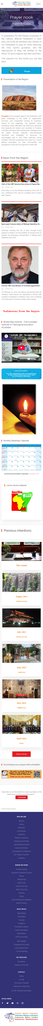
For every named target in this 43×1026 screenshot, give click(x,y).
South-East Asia (22, 886)
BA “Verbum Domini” (21, 855)
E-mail (21, 979)
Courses (21, 920)
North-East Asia (21, 889)
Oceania (21, 893)
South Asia (22, 883)
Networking (21, 913)
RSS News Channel (21, 983)
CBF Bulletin (21, 941)
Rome (21, 876)
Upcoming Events (21, 948)
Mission (21, 821)
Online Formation (21, 930)
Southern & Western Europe (21, 873)
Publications (21, 933)
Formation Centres (21, 927)
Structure (21, 834)
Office (21, 976)
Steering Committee (21, 841)
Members (21, 828)
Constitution (21, 831)
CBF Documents (21, 937)
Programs (21, 923)
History (21, 824)
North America (21, 903)
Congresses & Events (21, 945)
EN (38, 4)
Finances (21, 858)
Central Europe (21, 869)
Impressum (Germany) (21, 986)
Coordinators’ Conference (21, 851)
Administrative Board (21, 844)
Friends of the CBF (21, 965)
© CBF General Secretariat (21, 991)
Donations (21, 962)
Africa (21, 896)
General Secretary (21, 848)
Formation (21, 917)
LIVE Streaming (21, 951)
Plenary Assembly (21, 838)
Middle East (21, 879)
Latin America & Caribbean (21, 900)
